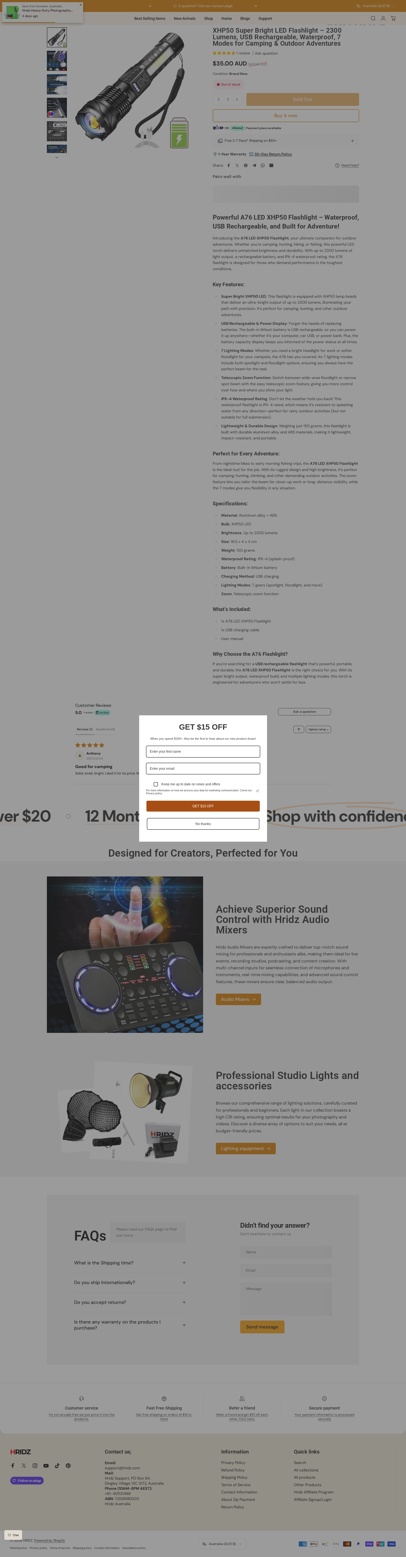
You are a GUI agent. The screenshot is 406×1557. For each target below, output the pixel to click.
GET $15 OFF (203, 806)
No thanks (203, 824)
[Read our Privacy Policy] (257, 790)
